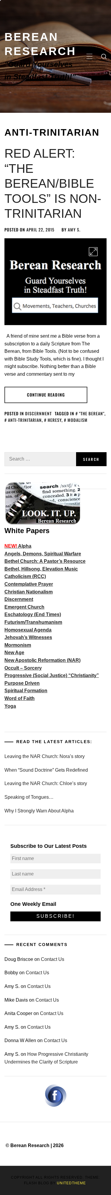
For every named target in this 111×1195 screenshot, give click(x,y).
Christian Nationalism (28, 591)
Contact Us (52, 959)
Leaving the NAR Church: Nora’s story (44, 756)
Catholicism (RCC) (25, 576)
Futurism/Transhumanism (33, 622)
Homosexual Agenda (28, 629)
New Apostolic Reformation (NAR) (42, 660)
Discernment (38, 413)
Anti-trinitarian (25, 420)
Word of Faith (19, 698)
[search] (104, 56)
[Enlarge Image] (93, 251)
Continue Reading (46, 394)
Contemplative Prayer (28, 584)
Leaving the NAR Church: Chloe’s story (45, 783)
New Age (14, 652)
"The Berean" (91, 413)
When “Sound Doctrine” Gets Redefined (46, 770)
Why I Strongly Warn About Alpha (39, 810)
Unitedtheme (71, 1183)
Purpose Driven (22, 683)
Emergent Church (24, 607)
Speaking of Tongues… (29, 797)
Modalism (77, 420)
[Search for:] (40, 459)
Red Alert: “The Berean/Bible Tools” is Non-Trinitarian (52, 183)
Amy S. (74, 229)
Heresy (55, 420)
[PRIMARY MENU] (89, 56)
